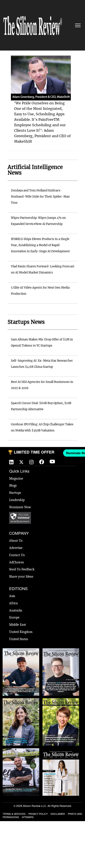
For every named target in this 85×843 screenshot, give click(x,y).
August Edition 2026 (61, 650)
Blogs (13, 485)
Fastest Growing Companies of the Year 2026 (21, 704)
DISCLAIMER (58, 813)
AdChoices (16, 562)
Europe (14, 617)
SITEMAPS (28, 817)
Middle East (17, 625)
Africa (13, 603)
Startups (15, 493)
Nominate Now (20, 507)
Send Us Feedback (21, 569)
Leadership (17, 500)
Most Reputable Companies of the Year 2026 (21, 754)
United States (18, 639)
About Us (15, 541)
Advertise (15, 548)
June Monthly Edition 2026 (60, 752)
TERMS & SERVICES (14, 813)
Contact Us (17, 555)
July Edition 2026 (61, 700)
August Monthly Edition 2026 (21, 652)
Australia (15, 610)
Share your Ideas (21, 576)
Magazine (16, 478)
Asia (12, 596)
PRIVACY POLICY (38, 813)
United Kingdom (20, 632)
